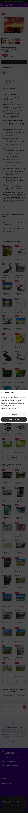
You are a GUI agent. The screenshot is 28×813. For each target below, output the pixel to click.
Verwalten (14, 414)
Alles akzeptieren (14, 419)
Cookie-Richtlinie (12, 408)
